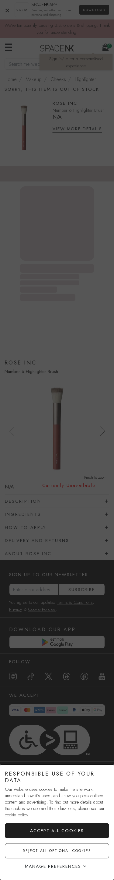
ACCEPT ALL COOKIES (57, 831)
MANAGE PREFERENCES (53, 866)
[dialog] (57, 822)
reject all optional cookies (57, 851)
